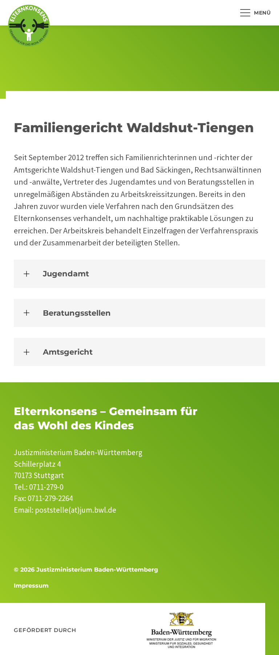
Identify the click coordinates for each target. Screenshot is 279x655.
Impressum (31, 585)
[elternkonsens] (29, 26)
